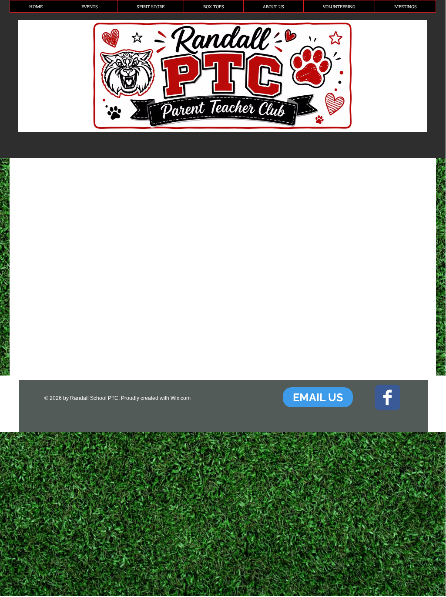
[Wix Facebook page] (387, 397)
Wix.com (181, 398)
